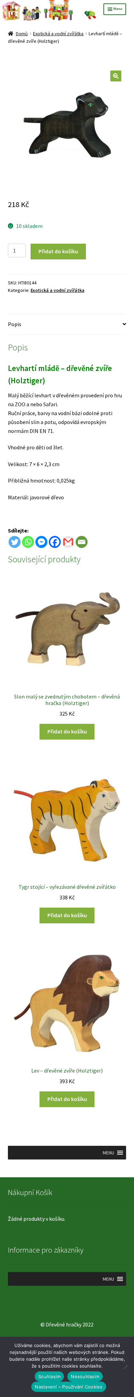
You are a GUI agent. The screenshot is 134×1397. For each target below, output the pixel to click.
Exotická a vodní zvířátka (58, 33)
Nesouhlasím (85, 1376)
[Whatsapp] (28, 542)
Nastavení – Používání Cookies (68, 1386)
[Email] (82, 542)
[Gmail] (68, 542)
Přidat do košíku (58, 251)
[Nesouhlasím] (125, 1366)
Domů (22, 33)
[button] (115, 76)
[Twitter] (15, 542)
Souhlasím (49, 1376)
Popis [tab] (14, 324)
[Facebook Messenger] (41, 542)
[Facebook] (55, 542)
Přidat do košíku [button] (67, 731)
